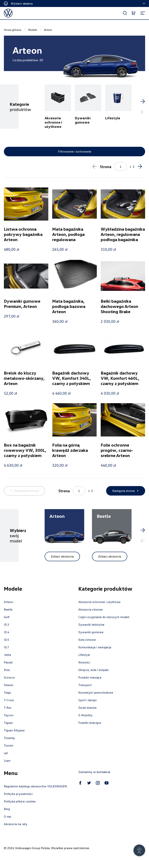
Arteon (8, 602)
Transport (85, 685)
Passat (8, 662)
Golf (7, 617)
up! (6, 753)
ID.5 (6, 640)
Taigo (7, 692)
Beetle (8, 609)
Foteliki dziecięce (89, 723)
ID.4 (6, 632)
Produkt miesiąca (89, 677)
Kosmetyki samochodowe (95, 692)
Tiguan (8, 723)
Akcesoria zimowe (90, 609)
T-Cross (9, 700)
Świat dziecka (87, 708)
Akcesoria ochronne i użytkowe (99, 602)
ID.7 (6, 647)
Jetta (7, 655)
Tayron (8, 715)
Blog (7, 809)
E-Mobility (85, 715)
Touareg (9, 738)
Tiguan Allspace (14, 730)
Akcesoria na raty (15, 824)
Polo (7, 670)
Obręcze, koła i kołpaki (93, 670)
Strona (105, 166)
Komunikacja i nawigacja (94, 647)
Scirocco (9, 677)
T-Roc (8, 708)
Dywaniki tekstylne (91, 624)
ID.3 (6, 624)
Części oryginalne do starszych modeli (103, 617)
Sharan (8, 685)
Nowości (84, 662)
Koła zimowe (87, 640)
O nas (7, 816)
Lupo (7, 760)
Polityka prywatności (18, 794)
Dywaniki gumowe (90, 632)
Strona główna (12, 29)
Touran (8, 745)
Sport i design (87, 700)
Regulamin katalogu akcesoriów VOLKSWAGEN (35, 786)
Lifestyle (84, 655)
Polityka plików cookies (20, 801)
